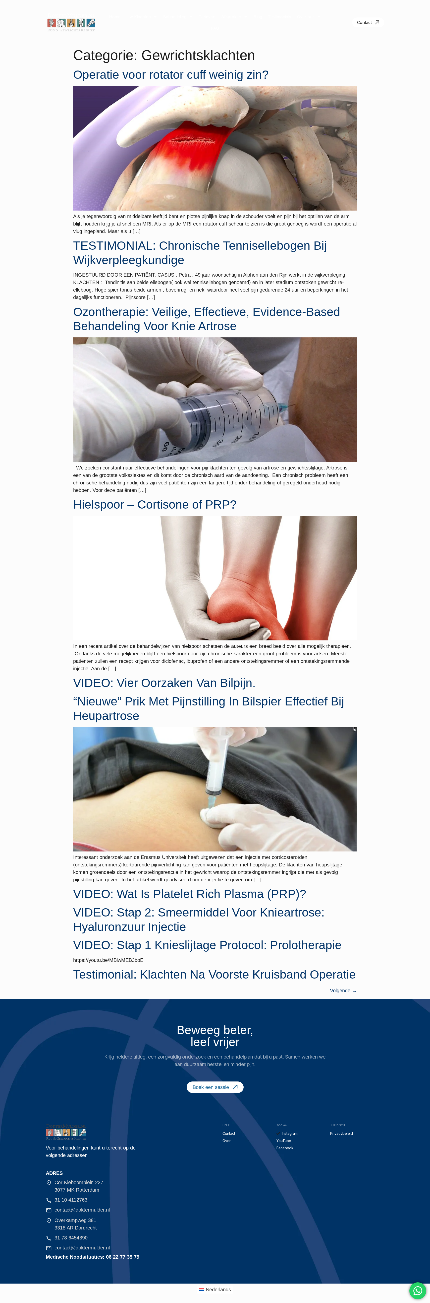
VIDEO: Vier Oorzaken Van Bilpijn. (164, 683)
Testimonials (279, 16)
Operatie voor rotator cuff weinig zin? (171, 74)
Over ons (306, 16)
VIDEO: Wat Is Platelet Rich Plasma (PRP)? (189, 894)
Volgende (343, 990)
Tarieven (207, 16)
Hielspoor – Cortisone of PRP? (155, 504)
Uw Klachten (138, 16)
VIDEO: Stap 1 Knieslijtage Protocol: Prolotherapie (207, 945)
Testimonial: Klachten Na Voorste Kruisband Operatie (214, 974)
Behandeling (174, 16)
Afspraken (231, 16)
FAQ (215, 28)
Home (114, 16)
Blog (258, 16)
